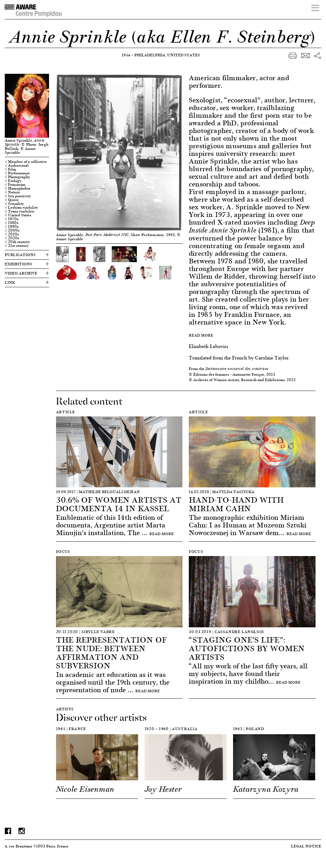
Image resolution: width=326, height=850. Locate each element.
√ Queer (12, 200)
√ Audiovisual (17, 165)
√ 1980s (11, 223)
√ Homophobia (17, 188)
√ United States (18, 215)
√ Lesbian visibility (21, 207)
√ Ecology (13, 181)
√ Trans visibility (19, 211)
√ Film (10, 169)
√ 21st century (17, 245)
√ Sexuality (14, 204)
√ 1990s (11, 226)
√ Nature (12, 192)
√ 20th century (17, 242)
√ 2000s (12, 230)
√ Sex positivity (18, 196)
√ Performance (17, 173)
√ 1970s (11, 219)
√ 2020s (12, 238)
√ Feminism (15, 184)
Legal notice (306, 846)
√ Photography (17, 177)
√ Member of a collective (26, 162)
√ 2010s (12, 234)
